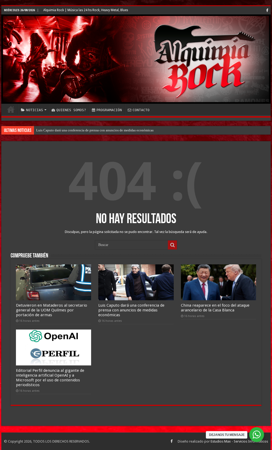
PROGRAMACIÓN (109, 110)
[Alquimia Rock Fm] (136, 59)
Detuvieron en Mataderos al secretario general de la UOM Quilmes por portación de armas (51, 310)
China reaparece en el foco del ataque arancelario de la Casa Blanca (215, 307)
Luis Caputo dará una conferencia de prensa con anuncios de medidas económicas (95, 130)
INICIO (11, 109)
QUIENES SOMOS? (71, 110)
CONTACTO (141, 110)
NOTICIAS (34, 110)
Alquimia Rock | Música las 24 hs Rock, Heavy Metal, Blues (85, 10)
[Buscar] (172, 244)
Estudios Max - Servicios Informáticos (239, 441)
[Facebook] (267, 10)
